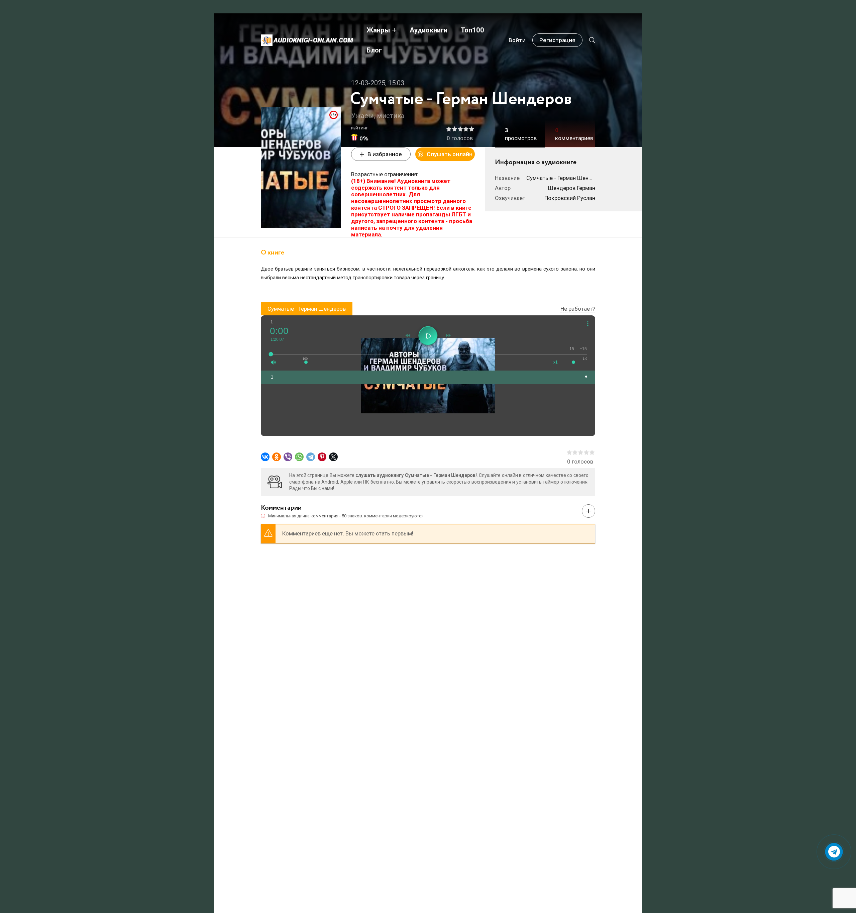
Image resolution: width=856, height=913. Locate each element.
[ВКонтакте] (265, 456)
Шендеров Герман (571, 188)
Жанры (378, 30)
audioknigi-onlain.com (313, 40)
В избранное (384, 154)
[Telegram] (310, 456)
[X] (333, 456)
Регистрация (557, 40)
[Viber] (288, 456)
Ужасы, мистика (378, 116)
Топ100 (472, 30)
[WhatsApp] (299, 456)
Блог (374, 50)
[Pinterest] (322, 456)
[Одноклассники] (276, 456)
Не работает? (577, 308)
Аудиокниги (428, 30)
